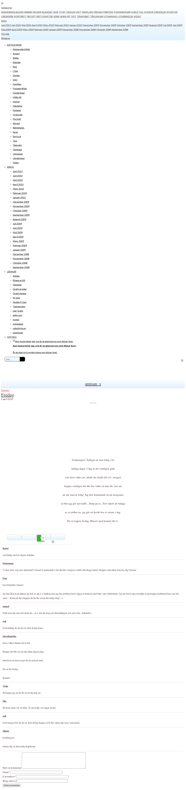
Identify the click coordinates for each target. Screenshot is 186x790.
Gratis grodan (20, 289)
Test (73, 16)
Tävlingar (96, 16)
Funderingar (122, 12)
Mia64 (6, 731)
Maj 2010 (26, 25)
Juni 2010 (16, 25)
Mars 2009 (28, 29)
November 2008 (87, 29)
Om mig (5, 33)
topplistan (18, 332)
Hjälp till (137, 12)
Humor (148, 12)
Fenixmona (8, 563)
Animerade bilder (12, 12)
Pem (5, 578)
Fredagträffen (103, 12)
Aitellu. (16, 276)
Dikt (78, 12)
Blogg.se (5, 38)
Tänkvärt (83, 16)
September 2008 (119, 29)
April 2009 (16, 29)
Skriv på (65, 16)
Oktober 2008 (103, 29)
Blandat (47, 12)
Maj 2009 (6, 29)
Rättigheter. (44, 16)
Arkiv (4, 20)
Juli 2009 (167, 25)
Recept (31, 16)
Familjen (87, 12)
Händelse (160, 12)
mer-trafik (18, 310)
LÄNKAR (11, 271)
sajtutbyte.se (19, 328)
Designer (17, 284)
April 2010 (37, 25)
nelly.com (17, 315)
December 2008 (70, 29)
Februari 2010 (62, 25)
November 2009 (108, 25)
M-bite (16, 297)
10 (52, 541)
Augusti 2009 (155, 25)
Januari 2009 (55, 29)
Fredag (7, 395)
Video (137, 16)
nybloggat (18, 323)
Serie (57, 16)
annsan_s (93, 383)
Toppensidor (19, 306)
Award (28, 12)
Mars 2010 (48, 25)
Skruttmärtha (9, 636)
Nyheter (172, 12)
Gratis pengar (19, 293)
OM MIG (11, 337)
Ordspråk (7, 16)
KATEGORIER (14, 44)
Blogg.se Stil (19, 280)
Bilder (37, 12)
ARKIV (10, 167)
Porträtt (20, 16)
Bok (55, 12)
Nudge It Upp (19, 302)
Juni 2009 (177, 25)
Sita (4, 701)
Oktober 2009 (124, 25)
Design (70, 12)
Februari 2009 (41, 29)
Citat (62, 12)
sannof (6, 606)
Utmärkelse (125, 16)
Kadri (5, 548)
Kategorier (6, 7)
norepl (16, 319)
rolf (4, 621)
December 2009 (91, 25)
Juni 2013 (6, 25)
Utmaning (110, 16)
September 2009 (140, 25)
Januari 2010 (75, 25)
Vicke (5, 686)
